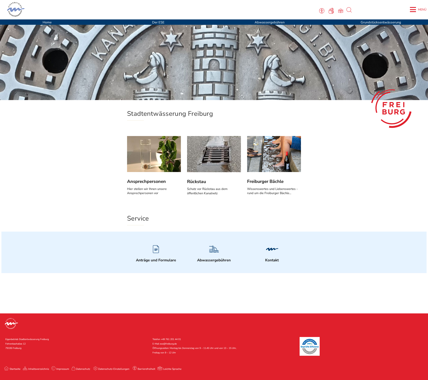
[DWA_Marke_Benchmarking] (310, 355)
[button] (107, 323)
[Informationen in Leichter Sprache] (341, 10)
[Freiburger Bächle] (274, 171)
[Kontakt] (272, 255)
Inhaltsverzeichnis (38, 369)
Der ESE (158, 22)
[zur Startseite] (88, 10)
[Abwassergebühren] (214, 255)
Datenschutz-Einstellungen (113, 369)
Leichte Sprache (172, 369)
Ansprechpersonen (146, 181)
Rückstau (196, 182)
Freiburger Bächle (265, 181)
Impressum (62, 369)
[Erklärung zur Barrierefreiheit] (322, 10)
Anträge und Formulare (156, 260)
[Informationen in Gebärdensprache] (332, 10)
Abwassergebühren (270, 22)
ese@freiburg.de (168, 343)
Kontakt (272, 260)
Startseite (15, 369)
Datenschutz (83, 369)
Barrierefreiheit (146, 369)
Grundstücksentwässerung (381, 22)
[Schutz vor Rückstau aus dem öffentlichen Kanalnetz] (214, 171)
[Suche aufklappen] (349, 12)
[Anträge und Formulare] (156, 255)
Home (47, 22)
